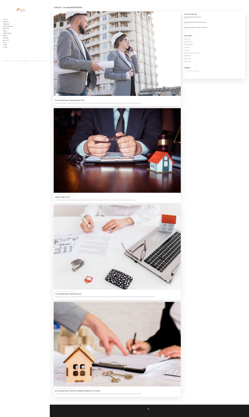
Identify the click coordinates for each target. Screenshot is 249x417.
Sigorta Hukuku (187, 59)
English (5, 44)
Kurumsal (5, 21)
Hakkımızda (6, 24)
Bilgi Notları (6, 28)
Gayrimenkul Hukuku (188, 44)
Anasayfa (5, 19)
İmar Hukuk (186, 47)
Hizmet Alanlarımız (8, 26)
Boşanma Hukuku (188, 42)
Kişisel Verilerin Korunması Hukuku (191, 53)
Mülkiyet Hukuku (187, 56)
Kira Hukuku (186, 50)
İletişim (5, 31)
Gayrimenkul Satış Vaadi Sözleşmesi (68, 294)
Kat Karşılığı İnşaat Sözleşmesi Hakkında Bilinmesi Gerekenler (78, 391)
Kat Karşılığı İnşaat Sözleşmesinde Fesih (69, 100)
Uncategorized (187, 61)
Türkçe (5, 42)
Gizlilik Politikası (7, 33)
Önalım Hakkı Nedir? (62, 197)
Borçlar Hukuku (187, 39)
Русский (5, 47)
